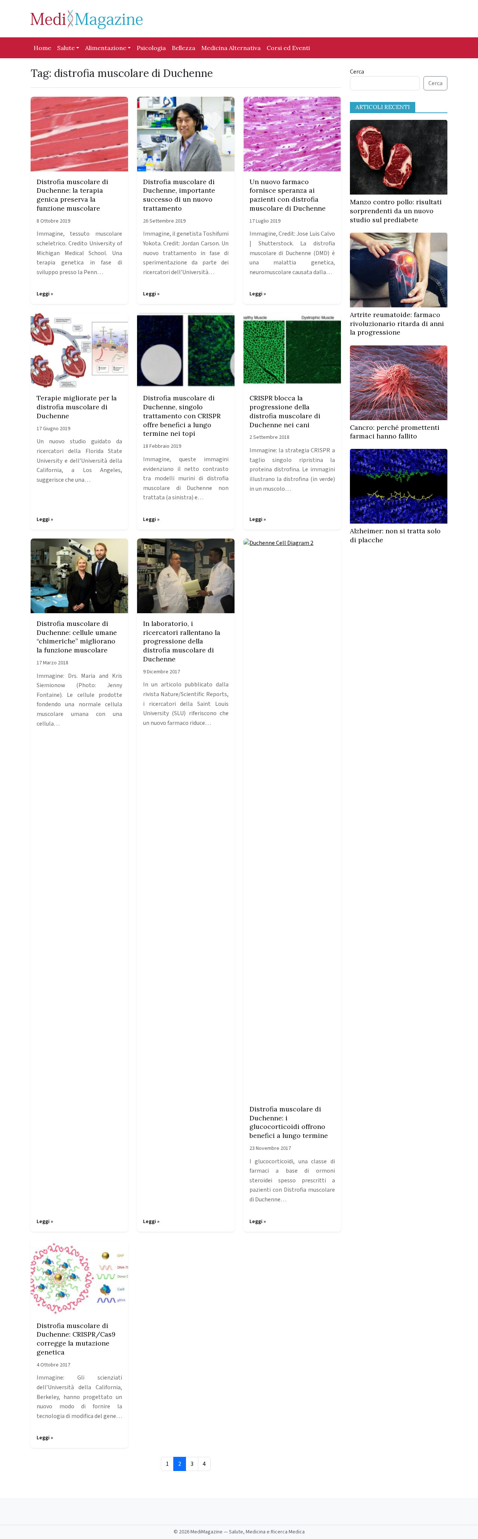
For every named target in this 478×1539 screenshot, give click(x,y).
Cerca (357, 72)
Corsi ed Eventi (288, 48)
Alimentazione (105, 48)
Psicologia (151, 48)
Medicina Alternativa (231, 48)
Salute (66, 48)
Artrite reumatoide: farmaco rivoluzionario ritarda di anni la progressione (397, 323)
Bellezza (183, 48)
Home (42, 48)
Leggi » (45, 294)
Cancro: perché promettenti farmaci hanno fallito (395, 432)
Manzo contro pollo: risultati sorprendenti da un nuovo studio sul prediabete (396, 211)
